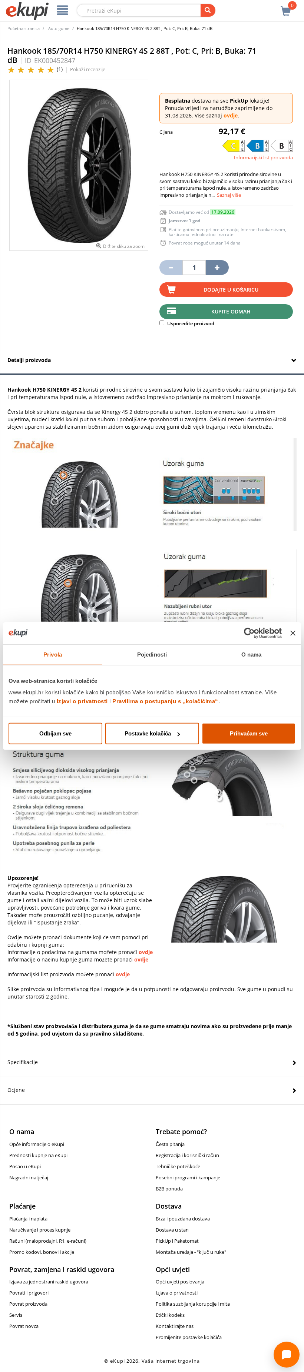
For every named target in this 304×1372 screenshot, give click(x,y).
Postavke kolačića (148, 733)
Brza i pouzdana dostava (183, 1218)
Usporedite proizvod (190, 323)
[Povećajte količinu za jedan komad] (217, 267)
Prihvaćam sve (249, 733)
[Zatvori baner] (292, 632)
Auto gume (58, 28)
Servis (15, 1315)
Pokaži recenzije (87, 69)
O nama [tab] (251, 654)
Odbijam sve (55, 733)
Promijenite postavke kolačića (189, 1337)
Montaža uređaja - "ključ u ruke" (191, 1252)
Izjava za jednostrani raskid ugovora (48, 1281)
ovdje (231, 115)
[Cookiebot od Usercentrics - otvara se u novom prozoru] (249, 632)
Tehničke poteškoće (178, 1166)
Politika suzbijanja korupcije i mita (193, 1303)
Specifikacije (22, 1062)
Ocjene (16, 1089)
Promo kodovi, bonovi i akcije (41, 1252)
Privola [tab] (52, 654)
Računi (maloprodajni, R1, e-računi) (47, 1241)
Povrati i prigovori (29, 1292)
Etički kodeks (170, 1315)
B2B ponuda (169, 1188)
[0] (286, 7)
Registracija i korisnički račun (187, 1155)
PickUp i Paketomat (177, 1241)
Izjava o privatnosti (177, 1292)
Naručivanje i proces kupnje (39, 1229)
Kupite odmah (231, 311)
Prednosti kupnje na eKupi (38, 1155)
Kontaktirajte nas (175, 1326)
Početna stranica (23, 28)
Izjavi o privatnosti (82, 701)
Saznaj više (229, 195)
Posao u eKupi (25, 1166)
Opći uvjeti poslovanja (180, 1281)
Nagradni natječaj (28, 1177)
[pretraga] (208, 10)
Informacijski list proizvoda (263, 157)
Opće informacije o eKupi (36, 1144)
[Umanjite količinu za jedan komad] (170, 267)
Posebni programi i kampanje (188, 1177)
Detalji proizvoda (29, 359)
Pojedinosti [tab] (152, 654)
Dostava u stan (172, 1229)
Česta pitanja (170, 1144)
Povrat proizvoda (28, 1303)
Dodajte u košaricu (231, 289)
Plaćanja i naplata (28, 1218)
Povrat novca (24, 1326)
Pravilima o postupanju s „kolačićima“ (165, 701)
